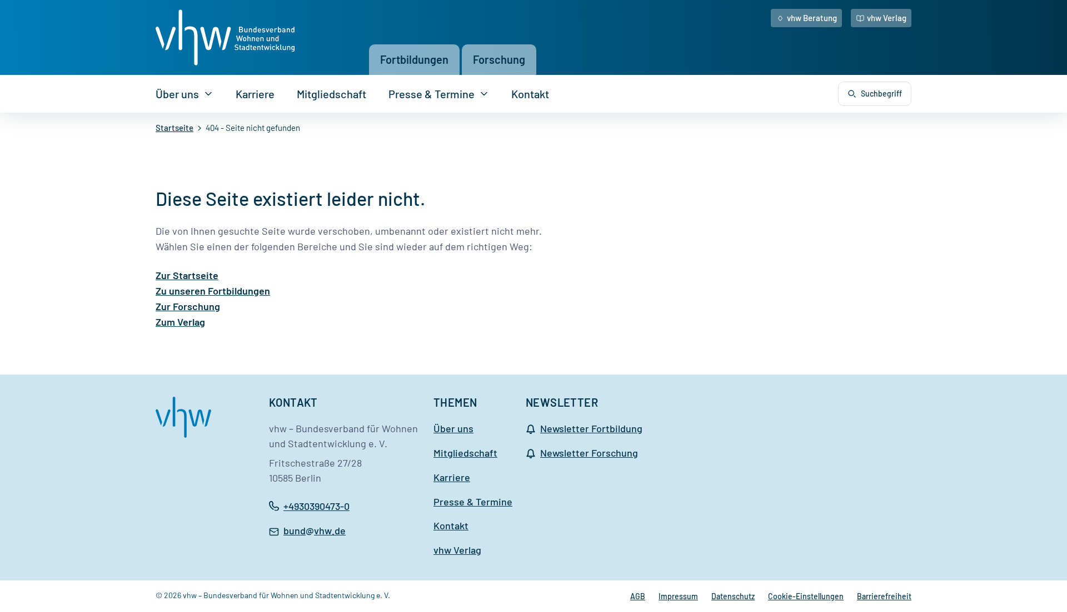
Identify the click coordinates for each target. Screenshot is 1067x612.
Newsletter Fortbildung (591, 428)
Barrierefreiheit (884, 596)
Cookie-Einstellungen (806, 596)
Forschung (499, 59)
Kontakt (530, 93)
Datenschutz (733, 596)
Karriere (255, 93)
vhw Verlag (886, 18)
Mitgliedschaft (331, 93)
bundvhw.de (314, 531)
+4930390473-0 (316, 506)
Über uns (177, 93)
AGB (637, 596)
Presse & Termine (431, 93)
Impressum (678, 596)
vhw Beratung (812, 18)
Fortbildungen (414, 59)
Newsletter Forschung (589, 453)
